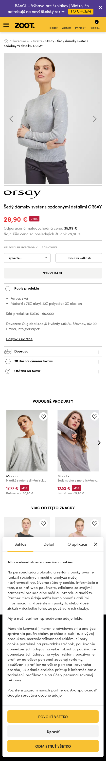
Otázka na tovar (27, 370)
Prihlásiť (80, 27)
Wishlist (66, 27)
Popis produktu (26, 288)
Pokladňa (95, 24)
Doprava (21, 351)
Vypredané (53, 272)
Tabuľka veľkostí (79, 258)
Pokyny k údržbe (19, 339)
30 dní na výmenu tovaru (33, 360)
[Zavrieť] (100, 9)
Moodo (12, 476)
